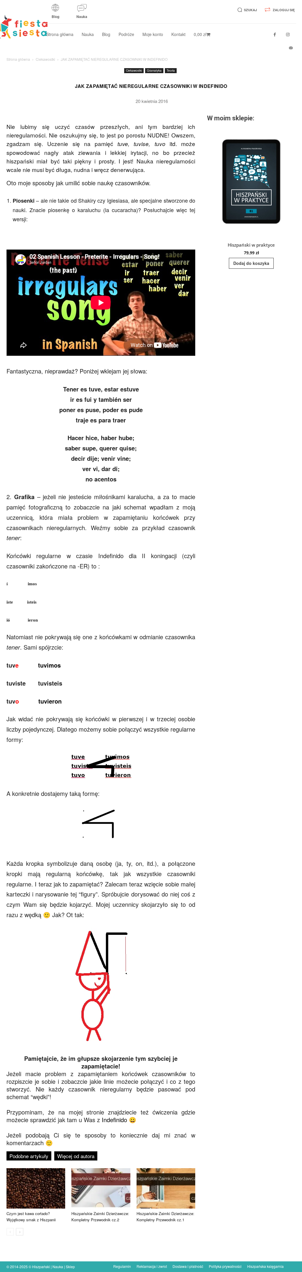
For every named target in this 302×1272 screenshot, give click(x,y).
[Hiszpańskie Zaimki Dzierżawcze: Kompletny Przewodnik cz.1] (166, 1188)
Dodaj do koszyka (251, 213)
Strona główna (18, 59)
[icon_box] (55, 13)
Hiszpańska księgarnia (265, 1266)
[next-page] (19, 1231)
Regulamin (122, 1266)
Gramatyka (154, 70)
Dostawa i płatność (188, 1266)
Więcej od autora (75, 1156)
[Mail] (291, 48)
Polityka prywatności (225, 1266)
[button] (246, 10)
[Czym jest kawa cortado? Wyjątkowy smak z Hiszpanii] (35, 1188)
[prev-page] (10, 1231)
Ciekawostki (45, 59)
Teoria (171, 70)
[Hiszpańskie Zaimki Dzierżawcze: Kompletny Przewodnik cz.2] (100, 1188)
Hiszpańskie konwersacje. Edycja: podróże (251, 195)
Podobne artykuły (28, 1156)
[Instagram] (288, 34)
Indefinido (114, 1119)
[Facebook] (275, 34)
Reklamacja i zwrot (152, 1266)
